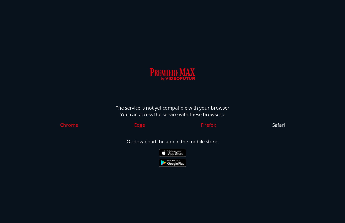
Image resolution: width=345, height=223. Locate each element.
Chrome (69, 125)
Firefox (208, 125)
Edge (139, 125)
